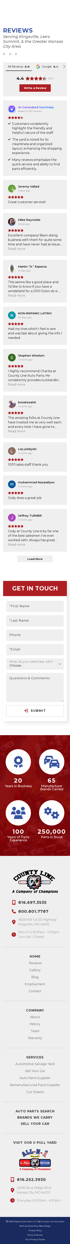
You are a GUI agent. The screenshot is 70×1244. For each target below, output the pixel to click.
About (35, 1017)
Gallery (35, 970)
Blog (35, 977)
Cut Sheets (35, 1092)
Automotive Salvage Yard (35, 1064)
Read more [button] (16, 249)
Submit (37, 711)
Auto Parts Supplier (35, 1078)
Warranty (35, 1038)
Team (35, 1031)
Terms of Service (35, 1235)
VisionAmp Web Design (39, 1226)
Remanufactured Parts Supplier (35, 1085)
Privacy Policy (35, 1230)
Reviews (35, 963)
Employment (35, 984)
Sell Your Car (35, 1071)
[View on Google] (12, 188)
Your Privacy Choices (35, 1239)
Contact (35, 991)
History (35, 1024)
